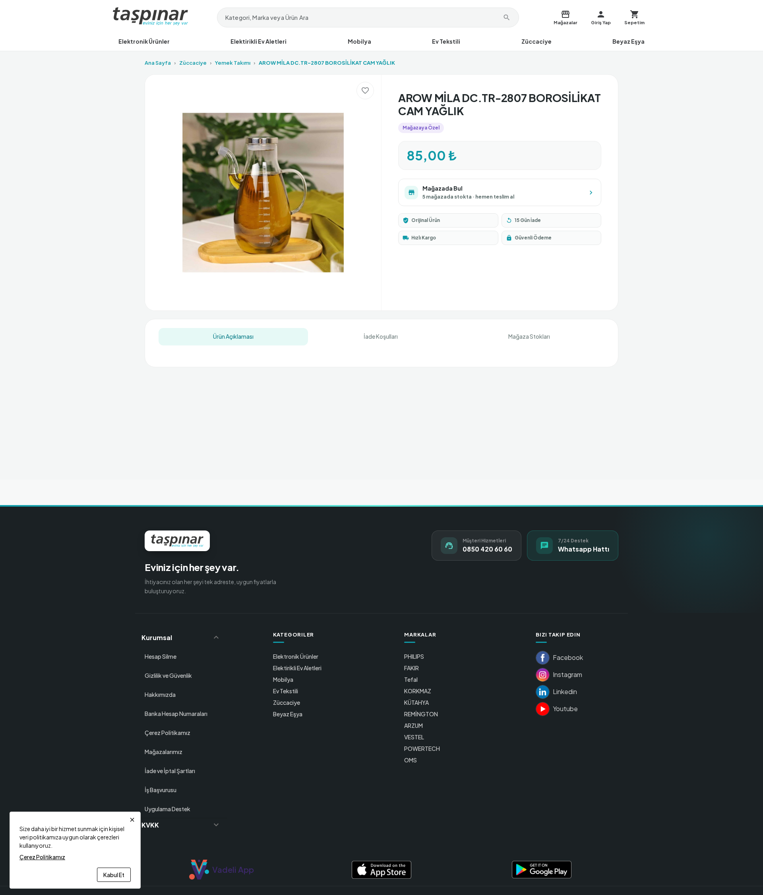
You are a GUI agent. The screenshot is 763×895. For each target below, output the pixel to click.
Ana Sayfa (158, 63)
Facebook (568, 657)
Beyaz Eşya (628, 41)
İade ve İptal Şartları (170, 770)
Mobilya (359, 41)
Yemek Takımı (232, 63)
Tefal (411, 679)
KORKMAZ (417, 690)
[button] (181, 637)
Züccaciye (536, 41)
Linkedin (565, 691)
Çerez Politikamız (167, 732)
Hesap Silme (160, 656)
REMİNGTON (421, 714)
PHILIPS (414, 656)
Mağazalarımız (163, 751)
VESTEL (414, 737)
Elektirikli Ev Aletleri (258, 41)
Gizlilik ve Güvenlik (168, 675)
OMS (410, 760)
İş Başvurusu (160, 789)
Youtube (565, 708)
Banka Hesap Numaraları (176, 713)
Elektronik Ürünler (144, 41)
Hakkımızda (160, 694)
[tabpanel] (381, 350)
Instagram (567, 674)
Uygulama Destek (167, 808)
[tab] (233, 336)
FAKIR (411, 667)
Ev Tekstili (446, 41)
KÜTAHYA (416, 702)
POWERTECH (422, 748)
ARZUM (413, 725)
